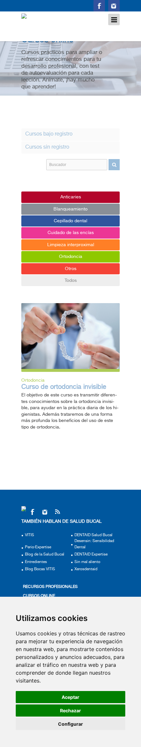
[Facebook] (32, 512)
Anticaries (70, 197)
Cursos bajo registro (48, 134)
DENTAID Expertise (91, 554)
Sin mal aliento (87, 562)
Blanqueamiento (70, 209)
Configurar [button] (70, 724)
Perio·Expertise (38, 547)
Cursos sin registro (47, 147)
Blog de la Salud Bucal (44, 554)
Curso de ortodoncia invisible (63, 387)
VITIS (29, 535)
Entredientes (36, 562)
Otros (70, 268)
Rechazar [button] (70, 710)
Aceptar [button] (70, 697)
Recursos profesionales (50, 587)
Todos (71, 280)
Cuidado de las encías (71, 232)
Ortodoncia (70, 256)
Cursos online (39, 596)
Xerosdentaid (85, 569)
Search (114, 164)
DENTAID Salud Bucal (93, 535)
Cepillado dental (70, 221)
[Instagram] (44, 512)
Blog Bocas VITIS (40, 569)
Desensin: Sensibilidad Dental (94, 544)
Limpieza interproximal (70, 245)
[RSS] (57, 512)
